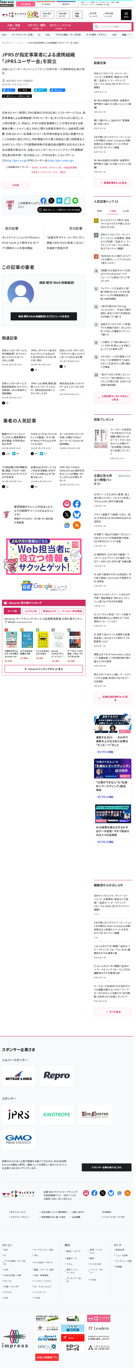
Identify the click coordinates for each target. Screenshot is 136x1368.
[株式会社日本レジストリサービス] (18, 1115)
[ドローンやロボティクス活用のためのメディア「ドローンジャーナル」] (73, 1348)
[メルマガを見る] (86, 1193)
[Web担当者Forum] (18, 1195)
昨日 (99, 211)
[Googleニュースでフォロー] (119, 1193)
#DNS (35, 167)
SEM (6, 1297)
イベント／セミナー (96, 1271)
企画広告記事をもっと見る (115, 698)
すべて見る (115, 1011)
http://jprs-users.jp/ (61, 160)
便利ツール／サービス (73, 1271)
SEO (4, 34)
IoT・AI (98, 2)
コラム (69, 1263)
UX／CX (7, 1280)
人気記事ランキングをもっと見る (115, 397)
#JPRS (43, 167)
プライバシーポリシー (20, 1217)
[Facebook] (77, 504)
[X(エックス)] (67, 515)
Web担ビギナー (47, 14)
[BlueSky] (77, 515)
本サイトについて (18, 1212)
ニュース (20, 42)
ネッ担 (37, 518)
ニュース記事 (122, 1255)
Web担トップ (7, 42)
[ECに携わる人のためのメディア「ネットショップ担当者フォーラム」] (73, 1339)
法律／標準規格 (41, 1275)
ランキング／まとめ (74, 1280)
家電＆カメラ (49, 611)
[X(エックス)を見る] (103, 1193)
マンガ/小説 (95, 1263)
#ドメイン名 (55, 167)
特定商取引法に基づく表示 (53, 1217)
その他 (37, 1297)
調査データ (71, 1258)
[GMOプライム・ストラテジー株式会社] (18, 1139)
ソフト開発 (90, 2)
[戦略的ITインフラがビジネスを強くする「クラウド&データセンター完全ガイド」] (47, 1319)
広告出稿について (109, 15)
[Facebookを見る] (94, 1193)
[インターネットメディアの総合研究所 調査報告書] (47, 1329)
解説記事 (120, 1249)
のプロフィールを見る (43, 316)
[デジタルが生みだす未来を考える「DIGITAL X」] (47, 1348)
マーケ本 (12, 611)
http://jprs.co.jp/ (16, 160)
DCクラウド (106, 2)
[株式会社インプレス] (15, 1339)
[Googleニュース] (67, 525)
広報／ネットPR (11, 1286)
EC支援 (106, 4)
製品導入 (66, 4)
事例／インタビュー (96, 1251)
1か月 (126, 211)
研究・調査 (115, 2)
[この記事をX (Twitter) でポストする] (51, 201)
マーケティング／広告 (22, 34)
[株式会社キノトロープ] (56, 1115)
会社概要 (76, 1217)
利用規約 (107, 1212)
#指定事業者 (70, 167)
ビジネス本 (31, 611)
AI (39, 34)
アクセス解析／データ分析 (68, 34)
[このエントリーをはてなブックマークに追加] (59, 201)
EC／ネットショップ (42, 1286)
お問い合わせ (78, 1212)
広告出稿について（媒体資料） (54, 1212)
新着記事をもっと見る (115, 182)
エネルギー (84, 4)
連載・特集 (77, 14)
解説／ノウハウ (73, 1251)
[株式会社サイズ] (94, 1115)
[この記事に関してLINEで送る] (75, 201)
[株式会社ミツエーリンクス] (18, 1076)
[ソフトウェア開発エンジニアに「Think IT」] (73, 1319)
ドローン (92, 4)
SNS (47, 34)
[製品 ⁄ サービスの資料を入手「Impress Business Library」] (98, 1339)
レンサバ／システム (42, 1280)
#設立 (63, 172)
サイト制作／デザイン (96, 34)
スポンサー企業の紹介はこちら (107, 1167)
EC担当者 (46, 4)
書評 (92, 1258)
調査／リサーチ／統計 (44, 1269)
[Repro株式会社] (56, 1076)
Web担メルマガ (63, 14)
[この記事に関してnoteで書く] (67, 200)
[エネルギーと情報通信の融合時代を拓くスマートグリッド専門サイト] (47, 1339)
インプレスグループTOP (114, 1217)
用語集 (119, 1266)
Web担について (94, 15)
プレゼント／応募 (124, 1260)
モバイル (8, 1292)
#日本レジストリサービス (45, 172)
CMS (114, 34)
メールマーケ (39, 1292)
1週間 (113, 211)
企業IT (83, 2)
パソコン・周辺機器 (72, 611)
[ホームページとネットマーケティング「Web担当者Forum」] (98, 1319)
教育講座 (99, 4)
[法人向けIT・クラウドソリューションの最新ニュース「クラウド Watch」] (73, 1329)
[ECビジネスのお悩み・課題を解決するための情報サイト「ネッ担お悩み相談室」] (47, 1358)
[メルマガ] (67, 504)
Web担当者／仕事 (12, 1275)
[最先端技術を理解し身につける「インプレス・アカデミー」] (98, 1348)
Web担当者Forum (14, 14)
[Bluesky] (111, 1193)
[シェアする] (43, 201)
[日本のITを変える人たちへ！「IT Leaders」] (98, 1329)
